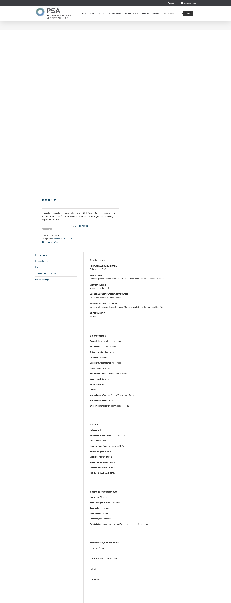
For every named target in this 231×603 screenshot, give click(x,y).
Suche (188, 13)
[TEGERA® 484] (73, 115)
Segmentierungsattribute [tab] (46, 273)
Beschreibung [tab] (41, 255)
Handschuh (57, 238)
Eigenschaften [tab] (41, 261)
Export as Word (51, 242)
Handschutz (68, 238)
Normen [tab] (38, 267)
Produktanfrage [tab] (42, 279)
